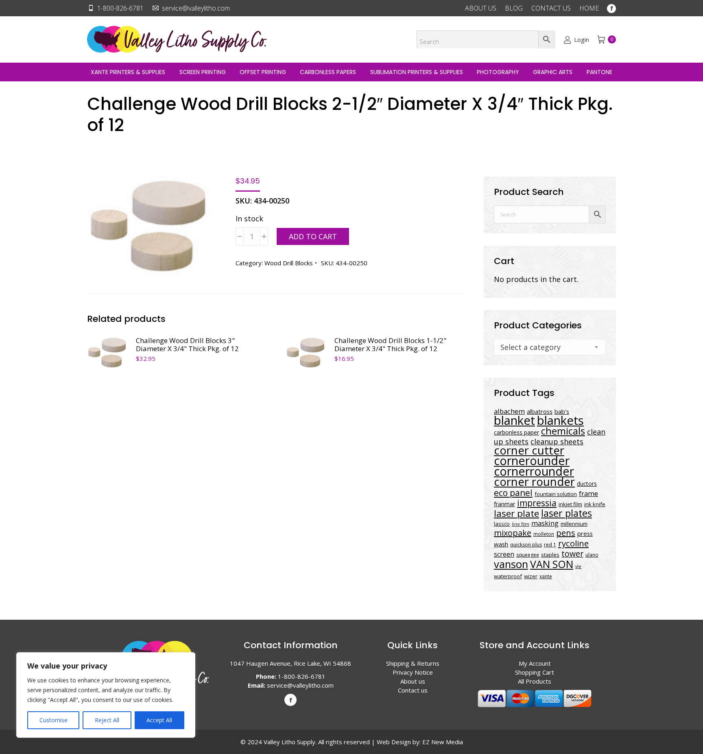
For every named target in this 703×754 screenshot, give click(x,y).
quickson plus (526, 544)
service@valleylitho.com (196, 8)
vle (578, 566)
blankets (560, 420)
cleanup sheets (557, 441)
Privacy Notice (413, 672)
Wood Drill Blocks (288, 263)
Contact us (413, 690)
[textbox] (530, 347)
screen (504, 554)
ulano (591, 554)
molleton (543, 534)
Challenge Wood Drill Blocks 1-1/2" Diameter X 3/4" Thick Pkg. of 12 (390, 345)
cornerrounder (534, 471)
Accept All (159, 720)
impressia (537, 503)
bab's (562, 411)
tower (572, 553)
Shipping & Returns (412, 663)
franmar (504, 504)
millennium (574, 523)
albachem (509, 411)
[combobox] (550, 347)
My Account (535, 663)
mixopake (512, 532)
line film (520, 524)
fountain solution (556, 494)
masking (545, 523)
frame (588, 493)
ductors (587, 483)
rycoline (573, 543)
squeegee (527, 554)
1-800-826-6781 (120, 8)
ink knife (594, 504)
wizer (530, 576)
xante (545, 576)
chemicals (563, 430)
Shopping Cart (534, 672)
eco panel (513, 492)
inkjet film (570, 504)
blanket (514, 420)
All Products (534, 681)
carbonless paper (516, 432)
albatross (539, 411)
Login (581, 39)
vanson (511, 564)
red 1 (550, 544)
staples (550, 554)
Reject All (107, 720)
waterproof (508, 576)
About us (412, 681)
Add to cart (313, 236)
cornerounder (532, 460)
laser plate (516, 513)
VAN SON (551, 564)
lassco (502, 523)
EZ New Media (442, 742)
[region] (105, 695)
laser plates (566, 513)
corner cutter (529, 450)
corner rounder (534, 481)
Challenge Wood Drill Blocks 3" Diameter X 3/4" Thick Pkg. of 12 (187, 345)
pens (565, 532)
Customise (53, 720)
